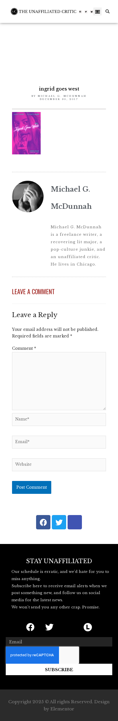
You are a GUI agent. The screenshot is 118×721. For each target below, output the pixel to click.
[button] (97, 11)
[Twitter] (86, 11)
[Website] (59, 465)
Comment (24, 348)
